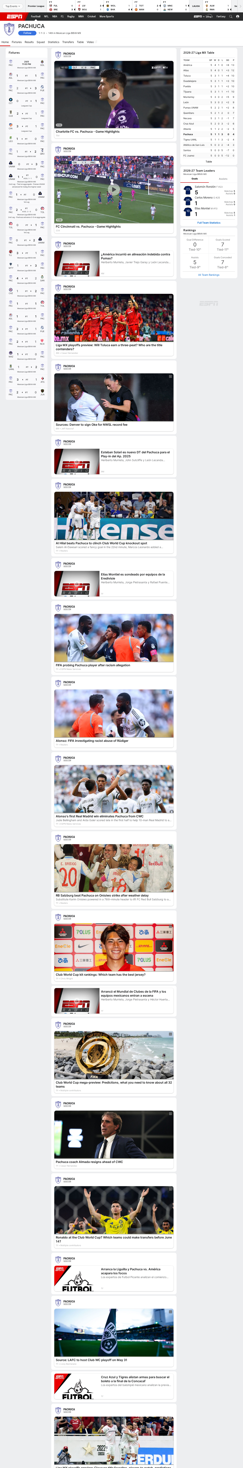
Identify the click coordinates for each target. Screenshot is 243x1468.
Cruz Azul (188, 123)
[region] (209, 108)
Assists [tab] (223, 178)
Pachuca (188, 134)
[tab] (194, 179)
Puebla (187, 86)
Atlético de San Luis (193, 144)
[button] (230, 16)
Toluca (187, 75)
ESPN (14, 16)
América (187, 65)
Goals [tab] (195, 178)
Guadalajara (189, 81)
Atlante (187, 129)
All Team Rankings (208, 274)
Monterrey (188, 97)
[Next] (240, 6)
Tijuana (187, 91)
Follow (27, 33)
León (186, 102)
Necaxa (187, 118)
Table (209, 161)
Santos (187, 150)
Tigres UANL (190, 139)
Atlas (186, 70)
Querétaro (188, 113)
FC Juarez (188, 155)
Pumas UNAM (190, 107)
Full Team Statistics (208, 222)
